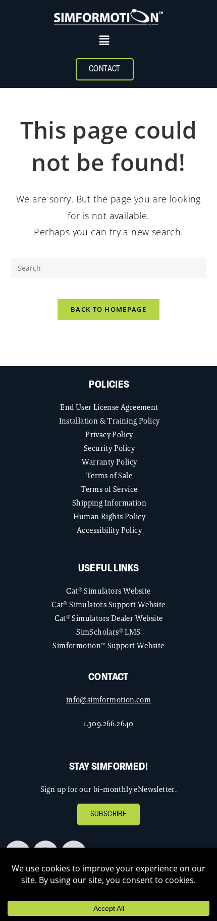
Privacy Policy (109, 434)
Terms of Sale (109, 475)
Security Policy (109, 448)
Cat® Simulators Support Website (108, 604)
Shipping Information (109, 503)
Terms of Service (109, 489)
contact (108, 678)
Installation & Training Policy (109, 421)
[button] (104, 40)
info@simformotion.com (108, 699)
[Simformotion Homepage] (108, 17)
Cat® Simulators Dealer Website (109, 618)
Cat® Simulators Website (108, 591)
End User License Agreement (109, 407)
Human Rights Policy (109, 516)
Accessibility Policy (109, 530)
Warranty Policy (109, 462)
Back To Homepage (108, 309)
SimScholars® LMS (108, 632)
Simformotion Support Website (108, 645)
